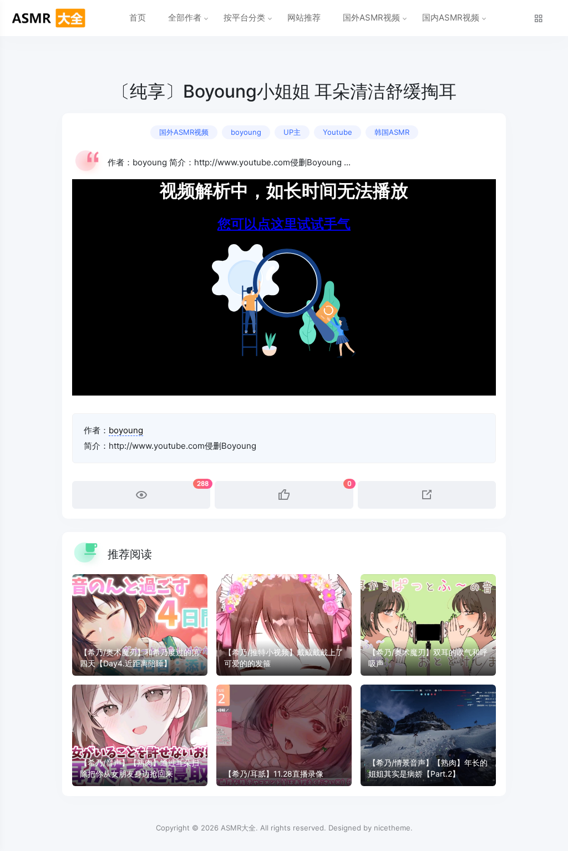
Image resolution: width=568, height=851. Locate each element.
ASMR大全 (238, 827)
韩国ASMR (391, 132)
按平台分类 (244, 17)
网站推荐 (304, 17)
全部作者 (184, 17)
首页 (137, 17)
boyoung (246, 132)
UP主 (292, 132)
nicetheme (392, 827)
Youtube (337, 132)
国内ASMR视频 (450, 17)
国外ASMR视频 (371, 17)
